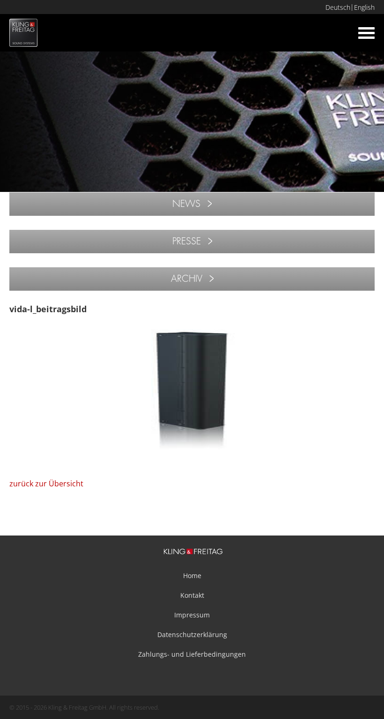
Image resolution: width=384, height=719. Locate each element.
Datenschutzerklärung (192, 634)
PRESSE (186, 241)
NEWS (186, 204)
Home (192, 575)
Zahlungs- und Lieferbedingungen (192, 654)
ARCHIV (186, 279)
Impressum (192, 614)
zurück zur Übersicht (46, 483)
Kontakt (192, 595)
